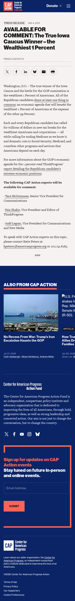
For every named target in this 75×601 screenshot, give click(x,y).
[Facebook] (14, 434)
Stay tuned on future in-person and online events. (34, 467)
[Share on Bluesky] (34, 72)
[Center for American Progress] (8, 6)
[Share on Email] (43, 72)
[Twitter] (6, 434)
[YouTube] (22, 434)
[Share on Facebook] (16, 72)
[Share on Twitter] (7, 72)
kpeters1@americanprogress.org (25, 246)
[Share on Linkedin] (25, 72)
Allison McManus (30, 356)
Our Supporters (12, 590)
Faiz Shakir (12, 210)
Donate (52, 6)
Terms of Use (10, 582)
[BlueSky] (37, 434)
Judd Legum (13, 223)
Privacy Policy (11, 586)
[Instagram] (29, 434)
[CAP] (16, 545)
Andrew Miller (47, 356)
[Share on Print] (52, 72)
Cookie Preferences (14, 594)
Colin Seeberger (12, 356)
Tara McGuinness (17, 196)
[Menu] (68, 6)
